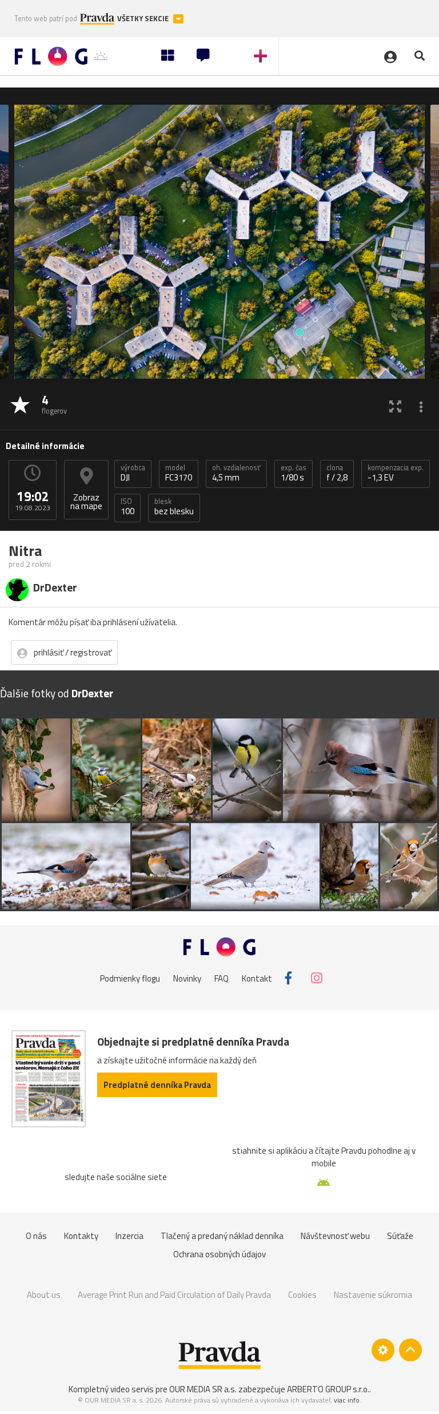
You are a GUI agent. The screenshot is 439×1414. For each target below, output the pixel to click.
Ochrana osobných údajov (219, 1254)
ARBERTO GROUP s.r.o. (328, 1389)
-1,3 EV (396, 473)
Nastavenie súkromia (373, 1295)
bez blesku (174, 507)
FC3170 (178, 473)
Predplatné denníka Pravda (157, 1084)
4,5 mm (236, 473)
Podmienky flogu (130, 977)
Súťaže (400, 1236)
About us (44, 1295)
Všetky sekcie (143, 18)
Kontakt (257, 977)
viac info (347, 1400)
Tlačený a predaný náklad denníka (222, 1236)
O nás (36, 1236)
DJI (133, 473)
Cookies (302, 1295)
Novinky (187, 977)
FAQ (221, 977)
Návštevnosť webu (335, 1236)
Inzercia (129, 1236)
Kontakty (81, 1236)
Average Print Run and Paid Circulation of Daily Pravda (174, 1295)
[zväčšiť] (395, 406)
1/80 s (293, 473)
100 (127, 507)
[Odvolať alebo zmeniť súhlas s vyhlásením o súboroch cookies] (383, 1349)
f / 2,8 (337, 473)
